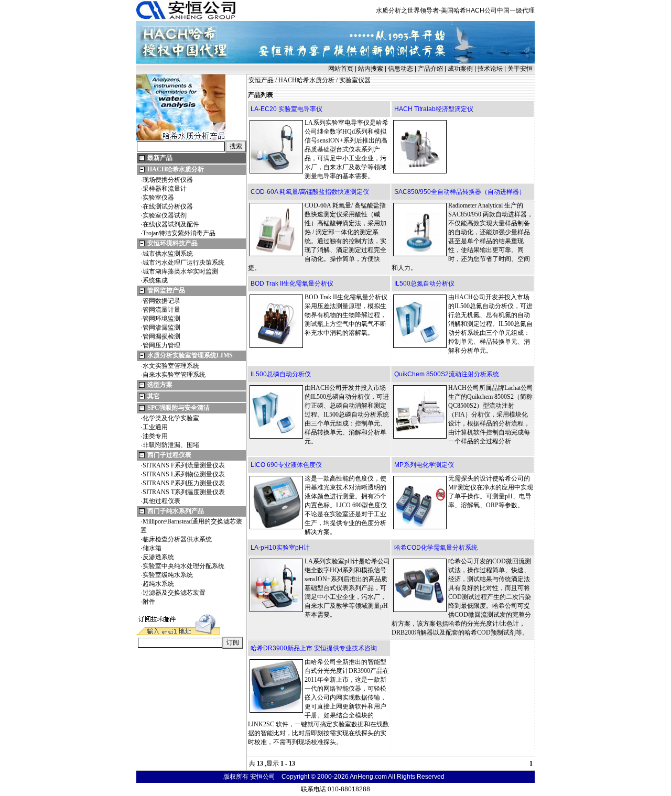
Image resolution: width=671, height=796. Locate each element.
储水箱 (152, 548)
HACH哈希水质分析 (175, 169)
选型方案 (159, 384)
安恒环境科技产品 (172, 243)
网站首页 (340, 68)
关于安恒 (520, 68)
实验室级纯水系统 (168, 575)
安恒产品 (261, 80)
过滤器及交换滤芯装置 (174, 592)
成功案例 (460, 68)
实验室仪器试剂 (165, 215)
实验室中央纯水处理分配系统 (183, 566)
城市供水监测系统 (168, 253)
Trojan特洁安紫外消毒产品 (179, 233)
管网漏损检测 (161, 336)
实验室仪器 (158, 197)
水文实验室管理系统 (171, 365)
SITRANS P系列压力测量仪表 (184, 483)
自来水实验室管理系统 (174, 374)
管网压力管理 (161, 345)
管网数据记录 (161, 300)
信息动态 (400, 68)
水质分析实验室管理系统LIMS (190, 355)
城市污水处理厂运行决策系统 (183, 262)
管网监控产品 (166, 290)
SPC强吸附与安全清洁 (178, 407)
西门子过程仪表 (169, 455)
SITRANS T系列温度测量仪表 (184, 492)
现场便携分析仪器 (168, 179)
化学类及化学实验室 (171, 418)
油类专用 (155, 436)
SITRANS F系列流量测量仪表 (184, 465)
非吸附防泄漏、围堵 (171, 445)
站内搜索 (370, 68)
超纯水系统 (158, 583)
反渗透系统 (158, 557)
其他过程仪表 (161, 501)
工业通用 (155, 427)
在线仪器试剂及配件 (171, 224)
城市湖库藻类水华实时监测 (180, 271)
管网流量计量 (161, 309)
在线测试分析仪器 (168, 206)
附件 (149, 601)
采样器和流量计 (165, 188)
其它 (153, 396)
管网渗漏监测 (161, 327)
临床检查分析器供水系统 (177, 539)
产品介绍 (430, 68)
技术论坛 (490, 68)
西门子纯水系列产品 (175, 511)
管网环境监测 (161, 318)
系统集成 (155, 280)
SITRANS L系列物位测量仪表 (184, 474)
